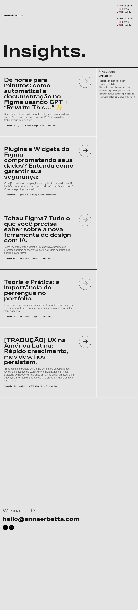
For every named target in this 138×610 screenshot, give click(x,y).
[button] (123, 15)
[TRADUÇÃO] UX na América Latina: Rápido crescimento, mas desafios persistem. (36, 350)
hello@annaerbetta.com (41, 519)
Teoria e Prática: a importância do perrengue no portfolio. (32, 290)
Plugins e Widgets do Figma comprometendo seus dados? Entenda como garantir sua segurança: (39, 163)
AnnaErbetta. (13, 15)
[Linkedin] (5, 527)
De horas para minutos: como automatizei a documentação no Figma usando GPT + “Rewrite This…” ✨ (36, 93)
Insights (124, 8)
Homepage (126, 5)
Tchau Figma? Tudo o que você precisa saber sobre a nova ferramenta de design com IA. (37, 229)
